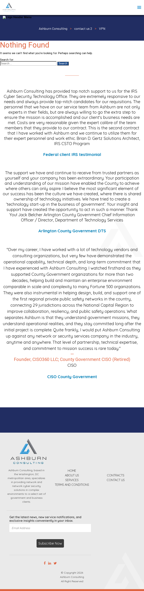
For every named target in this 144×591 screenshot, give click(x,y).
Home (72, 471)
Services (72, 480)
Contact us (116, 480)
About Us (72, 475)
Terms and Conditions (72, 485)
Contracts (115, 475)
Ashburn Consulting (72, 577)
